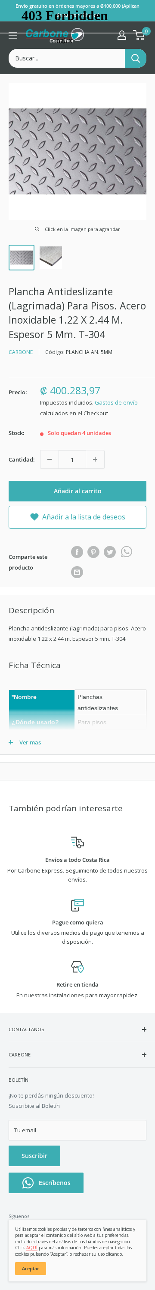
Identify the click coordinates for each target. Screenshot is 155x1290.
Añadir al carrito (78, 491)
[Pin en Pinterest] (93, 552)
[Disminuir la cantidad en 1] (49, 459)
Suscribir (34, 1156)
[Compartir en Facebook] (77, 552)
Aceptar (30, 1268)
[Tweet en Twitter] (110, 552)
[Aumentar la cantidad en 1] (95, 459)
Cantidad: (22, 459)
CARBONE (21, 352)
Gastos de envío (116, 402)
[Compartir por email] (77, 572)
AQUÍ (31, 1248)
